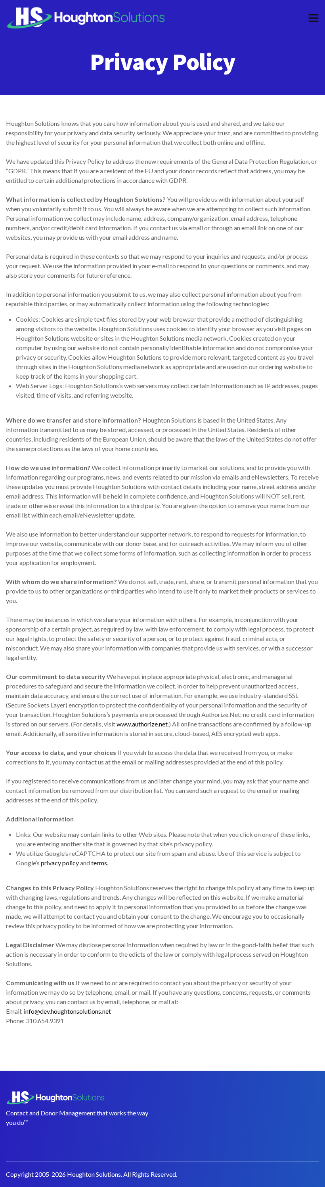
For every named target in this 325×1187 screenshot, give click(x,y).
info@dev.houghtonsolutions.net (67, 1011)
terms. (99, 863)
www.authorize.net (142, 724)
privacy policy (60, 863)
